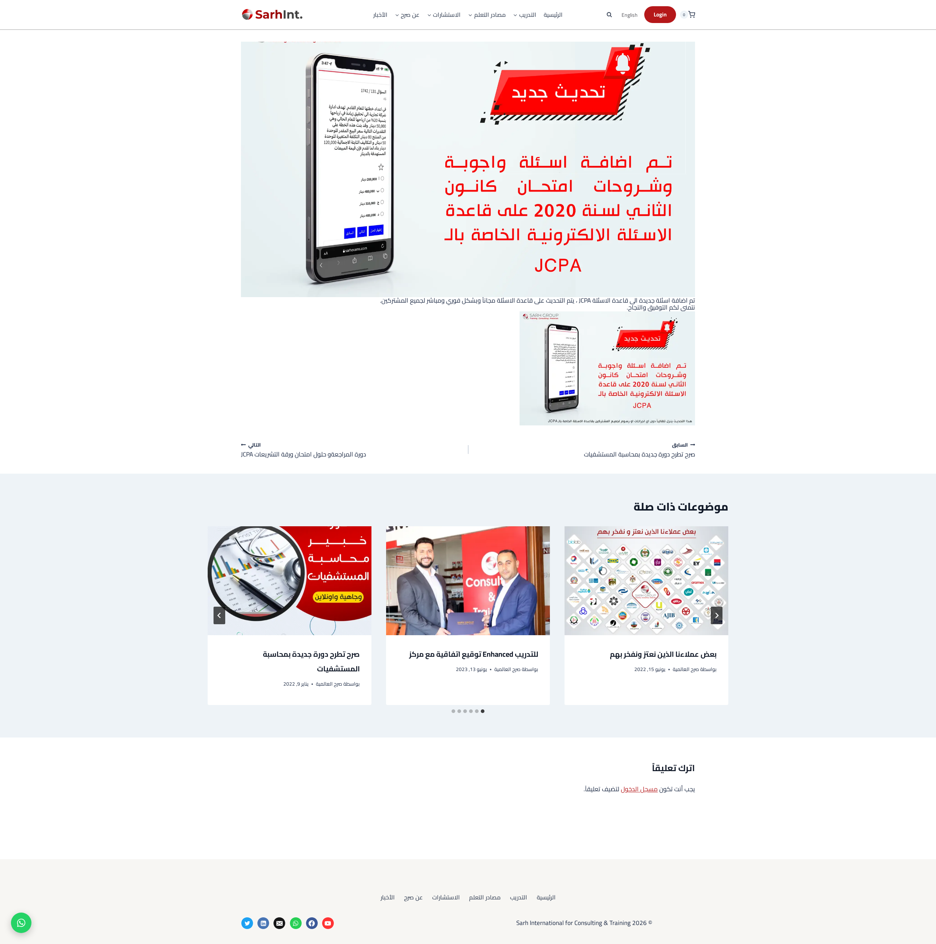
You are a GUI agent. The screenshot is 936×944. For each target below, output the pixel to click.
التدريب (518, 897)
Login (660, 14)
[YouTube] (328, 923)
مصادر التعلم (485, 897)
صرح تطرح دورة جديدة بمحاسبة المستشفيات (639, 449)
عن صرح (413, 897)
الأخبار (380, 14)
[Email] (279, 923)
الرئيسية (553, 14)
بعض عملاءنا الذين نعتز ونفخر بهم (663, 654)
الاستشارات (446, 897)
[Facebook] (312, 923)
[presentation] (646, 581)
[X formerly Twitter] (247, 923)
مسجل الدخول (639, 789)
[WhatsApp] (296, 923)
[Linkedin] (263, 923)
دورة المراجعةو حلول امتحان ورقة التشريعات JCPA (303, 449)
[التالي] (219, 615)
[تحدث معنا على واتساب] (21, 923)
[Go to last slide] (716, 615)
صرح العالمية (686, 669)
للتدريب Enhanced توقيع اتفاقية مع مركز (473, 654)
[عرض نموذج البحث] (609, 14)
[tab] (482, 711)
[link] (468, 368)
